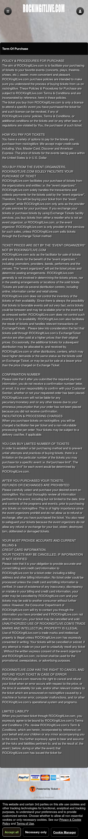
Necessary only (36, 832)
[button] (80, 11)
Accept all (12, 832)
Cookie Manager (64, 832)
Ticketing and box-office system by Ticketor (45, 790)
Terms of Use (25, 823)
